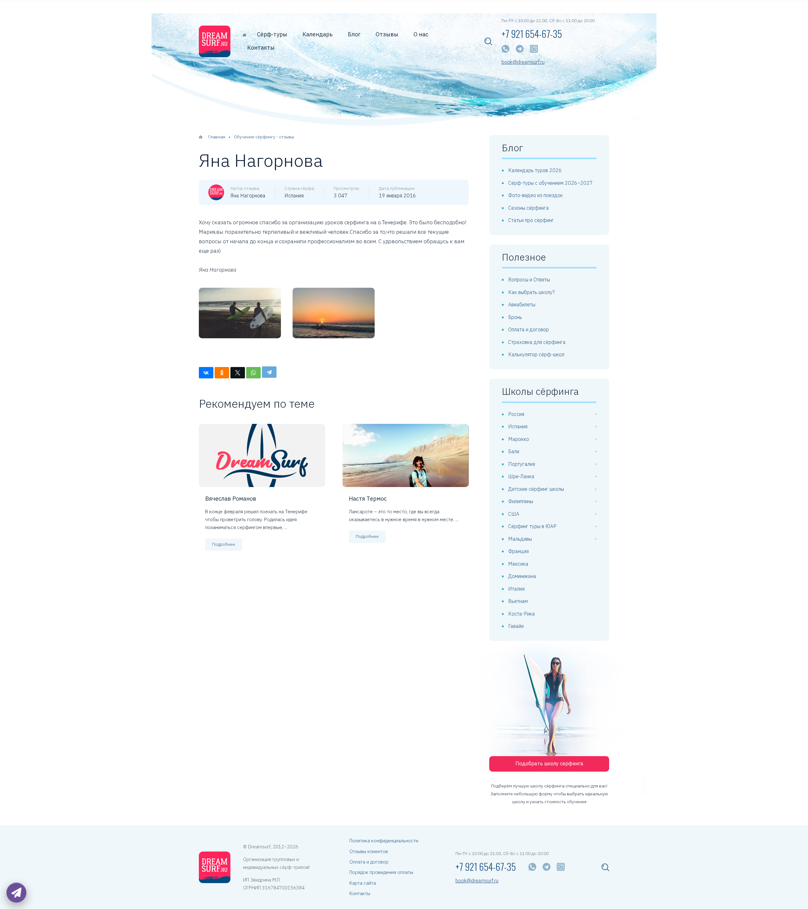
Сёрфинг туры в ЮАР (532, 526)
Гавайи (516, 626)
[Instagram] (534, 49)
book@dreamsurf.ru (523, 62)
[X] (237, 372)
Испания (517, 426)
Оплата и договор (528, 329)
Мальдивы (520, 539)
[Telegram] (520, 49)
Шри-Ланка (521, 476)
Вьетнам (518, 601)
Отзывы (387, 34)
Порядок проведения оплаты (381, 872)
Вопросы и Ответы (529, 279)
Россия (516, 414)
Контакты (261, 47)
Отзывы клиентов (368, 851)
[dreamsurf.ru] (214, 41)
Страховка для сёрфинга (537, 342)
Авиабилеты (521, 304)
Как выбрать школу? (531, 292)
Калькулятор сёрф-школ (536, 354)
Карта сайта (362, 883)
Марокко (518, 439)
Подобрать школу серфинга (549, 763)
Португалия (521, 464)
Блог (354, 34)
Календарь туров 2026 (535, 170)
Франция (518, 551)
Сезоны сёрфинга (528, 208)
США (513, 514)
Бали (513, 451)
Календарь (317, 34)
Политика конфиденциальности (383, 841)
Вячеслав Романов (230, 498)
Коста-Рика (521, 614)
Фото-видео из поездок (535, 195)
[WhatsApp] (505, 49)
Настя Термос (368, 498)
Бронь (515, 317)
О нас (420, 34)
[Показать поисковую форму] (488, 41)
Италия (516, 589)
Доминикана (522, 576)
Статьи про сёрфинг (531, 220)
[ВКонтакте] (206, 372)
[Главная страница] (244, 34)
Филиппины (520, 501)
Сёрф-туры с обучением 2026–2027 (550, 183)
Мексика (518, 564)
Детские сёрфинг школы (536, 489)
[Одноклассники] (222, 372)
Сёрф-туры (272, 34)
